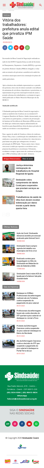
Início (4, 10)
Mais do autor (27, 159)
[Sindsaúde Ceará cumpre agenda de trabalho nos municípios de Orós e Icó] (8, 249)
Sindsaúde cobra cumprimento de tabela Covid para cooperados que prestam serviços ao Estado (27, 185)
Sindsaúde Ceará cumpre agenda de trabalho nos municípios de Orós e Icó (27, 248)
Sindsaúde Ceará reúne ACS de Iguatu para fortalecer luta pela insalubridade (29, 276)
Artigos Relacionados (12, 159)
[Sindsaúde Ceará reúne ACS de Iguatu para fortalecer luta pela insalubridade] (8, 276)
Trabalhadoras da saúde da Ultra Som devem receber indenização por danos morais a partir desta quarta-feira (28, 203)
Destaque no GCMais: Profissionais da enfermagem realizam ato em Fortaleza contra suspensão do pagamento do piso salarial (29, 298)
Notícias (11, 10)
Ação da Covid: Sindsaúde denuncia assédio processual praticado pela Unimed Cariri (29, 235)
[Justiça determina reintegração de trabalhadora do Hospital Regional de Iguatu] (8, 168)
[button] (40, 4)
